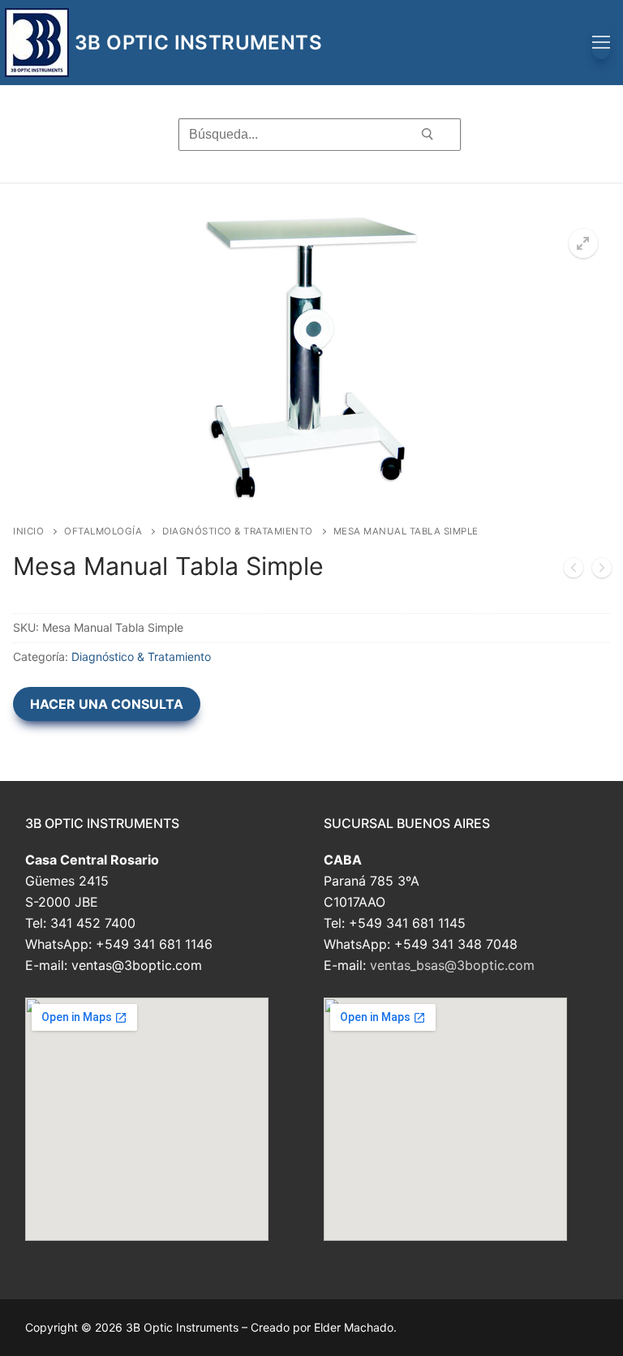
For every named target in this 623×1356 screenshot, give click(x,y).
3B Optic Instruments (198, 42)
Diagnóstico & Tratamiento (237, 531)
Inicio (28, 531)
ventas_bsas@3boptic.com (452, 965)
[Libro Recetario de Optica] (573, 571)
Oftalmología (103, 531)
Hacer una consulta (106, 704)
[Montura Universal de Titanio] (602, 571)
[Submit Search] (427, 134)
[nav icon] (601, 43)
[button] (583, 243)
